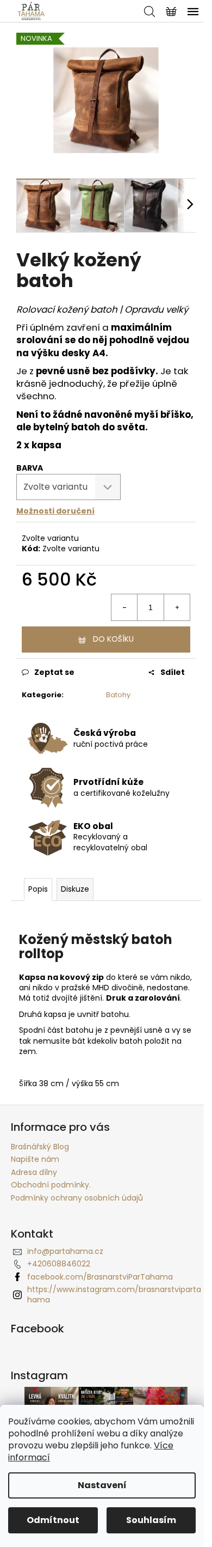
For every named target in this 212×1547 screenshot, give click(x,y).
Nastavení (102, 1485)
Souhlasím (151, 1520)
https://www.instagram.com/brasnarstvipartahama (114, 1294)
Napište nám (35, 1159)
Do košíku (113, 639)
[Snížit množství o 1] (124, 607)
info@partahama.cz (65, 1251)
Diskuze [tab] (75, 889)
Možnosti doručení (55, 510)
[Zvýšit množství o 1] (177, 607)
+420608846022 (58, 1263)
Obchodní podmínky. (51, 1184)
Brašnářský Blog (40, 1146)
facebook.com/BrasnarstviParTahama (100, 1276)
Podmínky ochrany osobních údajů (77, 1197)
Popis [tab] (38, 889)
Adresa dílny (34, 1172)
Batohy (118, 695)
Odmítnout (53, 1520)
